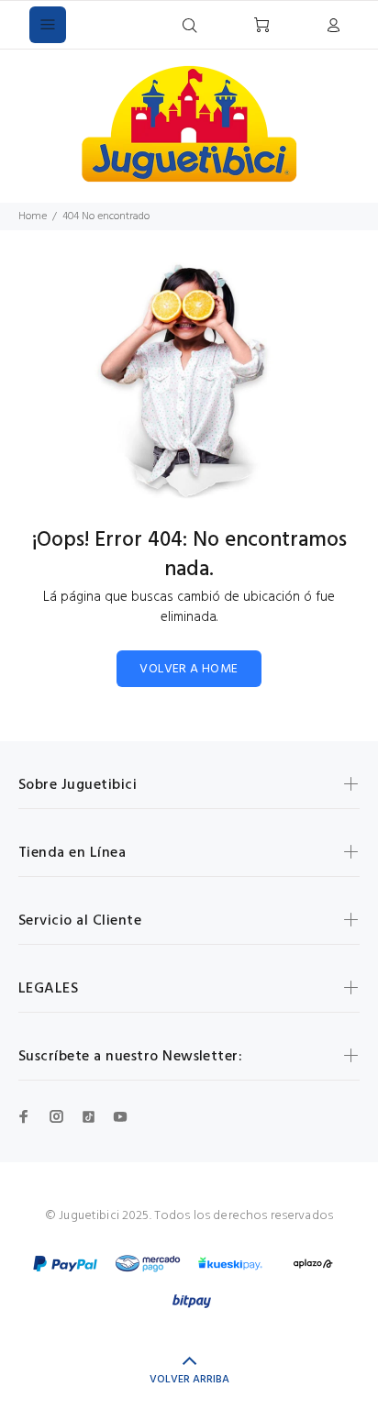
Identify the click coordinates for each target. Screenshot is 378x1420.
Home (32, 216)
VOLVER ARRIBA (189, 1379)
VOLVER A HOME (188, 669)
